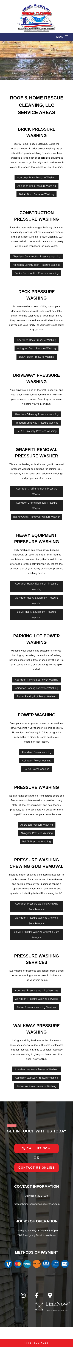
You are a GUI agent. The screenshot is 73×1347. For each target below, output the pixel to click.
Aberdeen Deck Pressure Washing (36, 339)
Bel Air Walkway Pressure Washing (36, 1086)
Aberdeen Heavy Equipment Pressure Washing (36, 586)
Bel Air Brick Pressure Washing (36, 194)
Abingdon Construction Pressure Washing (36, 264)
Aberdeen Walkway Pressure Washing (36, 1069)
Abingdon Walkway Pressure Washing (36, 1077)
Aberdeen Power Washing (36, 752)
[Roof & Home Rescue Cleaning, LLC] (36, 17)
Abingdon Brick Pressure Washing (36, 185)
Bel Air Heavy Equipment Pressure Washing (36, 614)
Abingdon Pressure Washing (37, 833)
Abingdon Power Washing (36, 760)
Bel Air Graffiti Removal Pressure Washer (36, 516)
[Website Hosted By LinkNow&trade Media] (52, 1306)
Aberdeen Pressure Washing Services (36, 990)
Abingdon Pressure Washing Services (36, 998)
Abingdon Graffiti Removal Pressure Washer (36, 505)
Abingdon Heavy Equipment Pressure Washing (36, 600)
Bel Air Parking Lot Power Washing (36, 696)
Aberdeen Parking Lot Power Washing (36, 679)
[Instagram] (23, 1296)
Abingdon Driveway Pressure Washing (36, 422)
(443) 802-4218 (36, 1342)
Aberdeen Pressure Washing (36, 824)
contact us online (36, 1167)
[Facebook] (36, 1296)
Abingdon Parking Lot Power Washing (36, 687)
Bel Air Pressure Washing (36, 841)
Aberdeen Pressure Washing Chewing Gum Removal (36, 906)
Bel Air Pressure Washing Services (36, 1007)
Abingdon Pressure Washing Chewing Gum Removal (36, 920)
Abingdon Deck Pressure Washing (36, 348)
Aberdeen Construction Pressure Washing (36, 256)
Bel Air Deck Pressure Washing (36, 356)
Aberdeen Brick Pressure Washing (36, 177)
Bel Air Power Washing (36, 768)
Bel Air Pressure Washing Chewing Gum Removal (36, 934)
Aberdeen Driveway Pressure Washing (36, 414)
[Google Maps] (50, 1296)
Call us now (38, 1148)
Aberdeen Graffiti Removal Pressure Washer (36, 491)
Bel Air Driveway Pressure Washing (37, 430)
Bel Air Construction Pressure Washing (36, 273)
